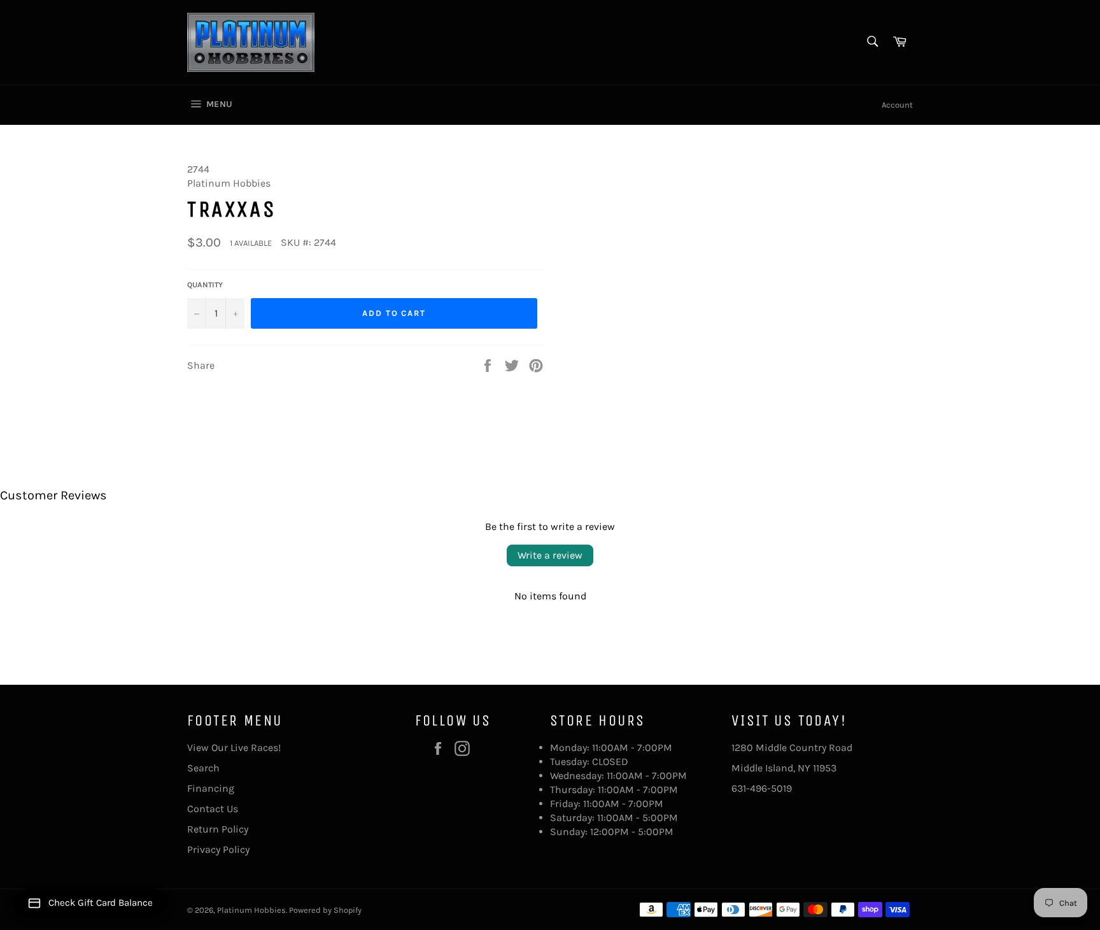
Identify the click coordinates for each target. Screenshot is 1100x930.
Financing (210, 788)
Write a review (550, 555)
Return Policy (217, 829)
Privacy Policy (218, 849)
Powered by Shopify (325, 910)
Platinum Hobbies (251, 910)
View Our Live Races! (234, 747)
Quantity (205, 284)
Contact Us (212, 809)
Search (203, 768)
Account (897, 105)
